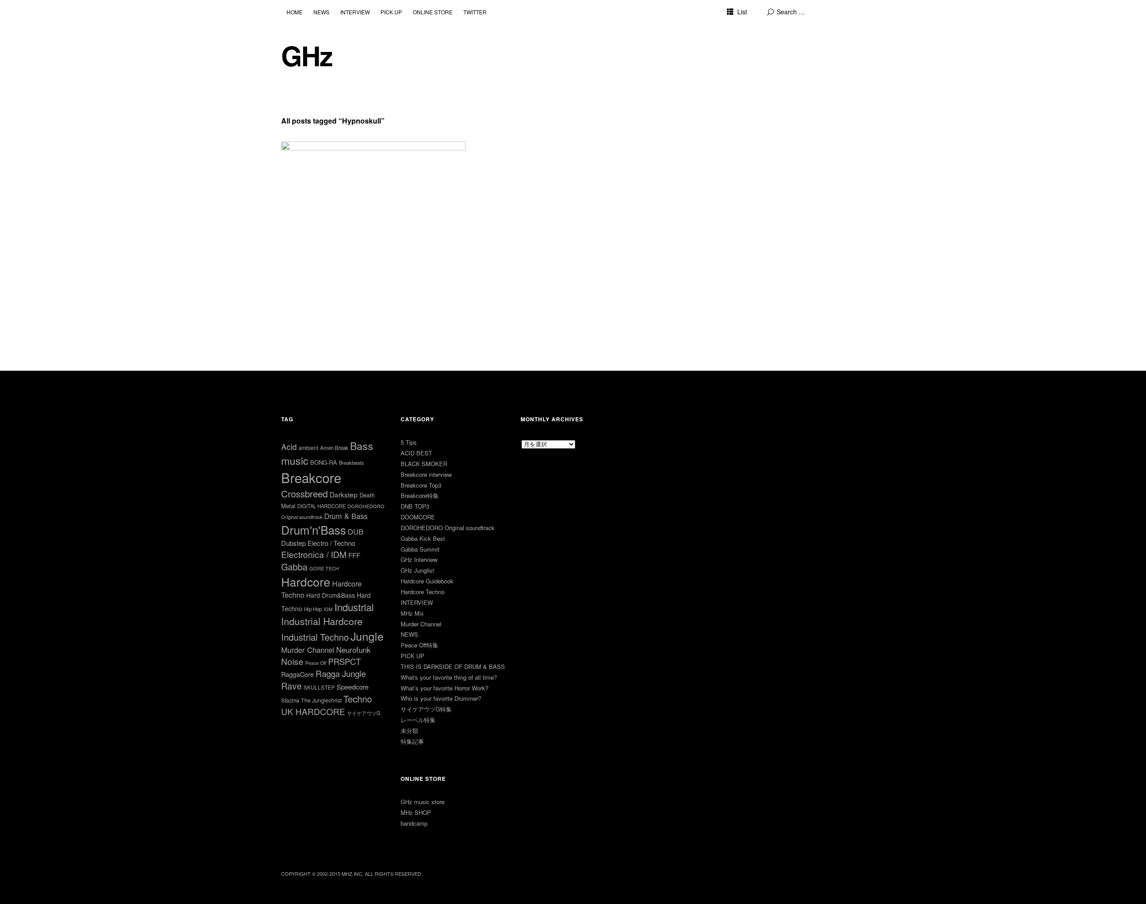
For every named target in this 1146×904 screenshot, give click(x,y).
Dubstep (293, 543)
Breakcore (311, 477)
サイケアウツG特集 (426, 709)
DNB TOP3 (415, 506)
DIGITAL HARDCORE (321, 506)
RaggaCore (297, 674)
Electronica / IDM (313, 554)
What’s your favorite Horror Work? (444, 688)
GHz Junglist (417, 570)
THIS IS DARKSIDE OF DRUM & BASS (453, 666)
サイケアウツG (364, 712)
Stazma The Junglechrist (311, 700)
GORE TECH (324, 568)
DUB (355, 531)
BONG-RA (323, 462)
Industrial (354, 607)
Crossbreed (304, 493)
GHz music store (423, 801)
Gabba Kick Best (423, 538)
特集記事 (412, 741)
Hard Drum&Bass (330, 595)
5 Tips (409, 442)
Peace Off (315, 663)
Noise (292, 661)
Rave (291, 685)
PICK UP (391, 12)
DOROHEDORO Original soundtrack (448, 527)
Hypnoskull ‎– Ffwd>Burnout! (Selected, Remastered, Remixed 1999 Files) (356, 160)
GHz (306, 55)
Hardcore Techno (423, 591)
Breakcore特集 (420, 495)
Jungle (367, 636)
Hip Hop (313, 609)
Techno (357, 698)
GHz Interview (419, 559)
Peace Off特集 (419, 645)
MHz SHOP (416, 812)
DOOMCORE (418, 517)
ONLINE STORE (433, 12)
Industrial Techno (315, 636)
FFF (354, 555)
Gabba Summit (420, 549)
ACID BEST (416, 453)
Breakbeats (351, 462)
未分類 (409, 730)
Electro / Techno (331, 543)
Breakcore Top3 (421, 485)
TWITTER (475, 12)
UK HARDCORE (313, 711)
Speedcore (352, 686)
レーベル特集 (418, 719)
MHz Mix (412, 613)
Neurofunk (353, 649)
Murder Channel (307, 649)
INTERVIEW (355, 12)
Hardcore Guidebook (427, 581)
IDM (328, 609)
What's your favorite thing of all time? (449, 677)
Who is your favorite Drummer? (441, 698)
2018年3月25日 (309, 176)
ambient (308, 447)
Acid (289, 446)
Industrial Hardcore (322, 621)
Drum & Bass (346, 515)
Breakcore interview (426, 474)
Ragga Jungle (341, 673)
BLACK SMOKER (424, 463)
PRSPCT (344, 661)
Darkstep (343, 494)
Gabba (294, 566)
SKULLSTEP (319, 687)
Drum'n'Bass (313, 529)
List (742, 11)
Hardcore (305, 581)
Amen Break (334, 447)
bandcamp (414, 823)
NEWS (321, 12)
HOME (294, 12)
